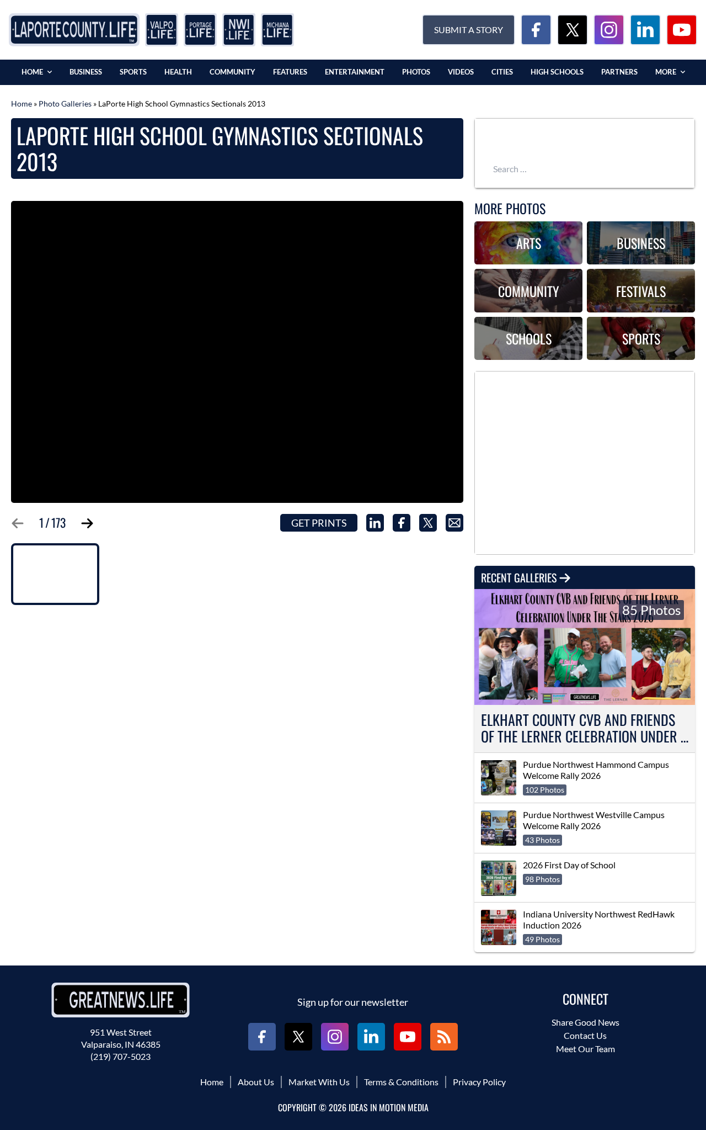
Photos (416, 71)
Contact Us (585, 1035)
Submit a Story (468, 29)
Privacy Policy (479, 1081)
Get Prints (319, 523)
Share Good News (585, 1022)
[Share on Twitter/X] (428, 523)
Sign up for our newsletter (352, 1002)
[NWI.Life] (238, 29)
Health (178, 71)
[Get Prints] (237, 352)
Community (232, 71)
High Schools (557, 71)
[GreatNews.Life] (120, 999)
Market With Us (319, 1081)
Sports (133, 71)
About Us (256, 1081)
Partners (619, 71)
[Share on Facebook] (401, 523)
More (665, 71)
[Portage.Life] (200, 29)
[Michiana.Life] (277, 29)
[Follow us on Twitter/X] (572, 29)
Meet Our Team (585, 1048)
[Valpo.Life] (161, 29)
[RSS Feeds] (444, 1037)
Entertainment (354, 71)
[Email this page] (454, 523)
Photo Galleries (65, 103)
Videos (461, 71)
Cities (502, 71)
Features (290, 71)
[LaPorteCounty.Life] (74, 29)
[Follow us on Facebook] (536, 29)
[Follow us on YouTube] (681, 29)
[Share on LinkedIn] (375, 523)
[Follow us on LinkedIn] (645, 29)
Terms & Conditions (401, 1081)
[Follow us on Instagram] (608, 29)
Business (85, 71)
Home (32, 71)
